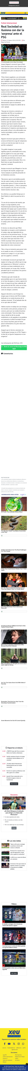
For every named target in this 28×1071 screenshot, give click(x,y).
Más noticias (14, 784)
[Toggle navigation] (25, 13)
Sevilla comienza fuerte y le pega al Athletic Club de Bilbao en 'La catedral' (16, 758)
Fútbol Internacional (7, 1056)
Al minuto (17, 1060)
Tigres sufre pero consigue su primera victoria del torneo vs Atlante (17, 845)
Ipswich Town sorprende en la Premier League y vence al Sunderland (14, 777)
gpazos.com (15, 1049)
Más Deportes (18, 1055)
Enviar (14, 828)
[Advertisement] (14, 417)
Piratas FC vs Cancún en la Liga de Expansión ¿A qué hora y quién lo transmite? (17, 852)
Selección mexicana (7, 1060)
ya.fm (24, 1047)
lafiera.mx (18, 1047)
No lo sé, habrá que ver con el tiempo (14, 824)
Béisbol (4, 1062)
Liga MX (5, 1055)
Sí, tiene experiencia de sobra (12, 817)
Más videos (14, 973)
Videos (16, 1058)
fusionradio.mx (11, 1047)
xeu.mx (4, 1047)
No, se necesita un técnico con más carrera (13, 820)
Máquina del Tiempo (20, 1056)
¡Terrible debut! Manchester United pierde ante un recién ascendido (14, 765)
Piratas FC (5, 1058)
